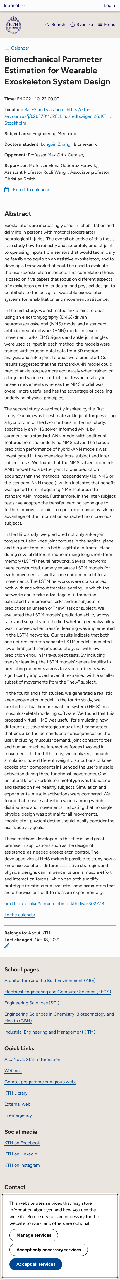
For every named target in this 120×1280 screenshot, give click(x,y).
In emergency (18, 1115)
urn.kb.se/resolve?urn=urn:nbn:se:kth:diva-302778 (54, 903)
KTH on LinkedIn (20, 1154)
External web (17, 1104)
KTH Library (15, 1093)
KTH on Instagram (22, 1165)
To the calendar (19, 914)
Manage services (33, 1235)
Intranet (12, 5)
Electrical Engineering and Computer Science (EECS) (57, 991)
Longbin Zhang (55, 144)
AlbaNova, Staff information (32, 1059)
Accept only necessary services (48, 1249)
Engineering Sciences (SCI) (31, 1003)
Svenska (84, 24)
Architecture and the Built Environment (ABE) (50, 980)
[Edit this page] (6, 945)
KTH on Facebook (22, 1142)
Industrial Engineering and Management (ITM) (49, 1032)
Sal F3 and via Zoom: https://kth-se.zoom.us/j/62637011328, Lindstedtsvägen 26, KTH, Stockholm (57, 116)
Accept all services (35, 1264)
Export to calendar (31, 189)
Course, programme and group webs (40, 1081)
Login (109, 5)
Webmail (13, 1070)
